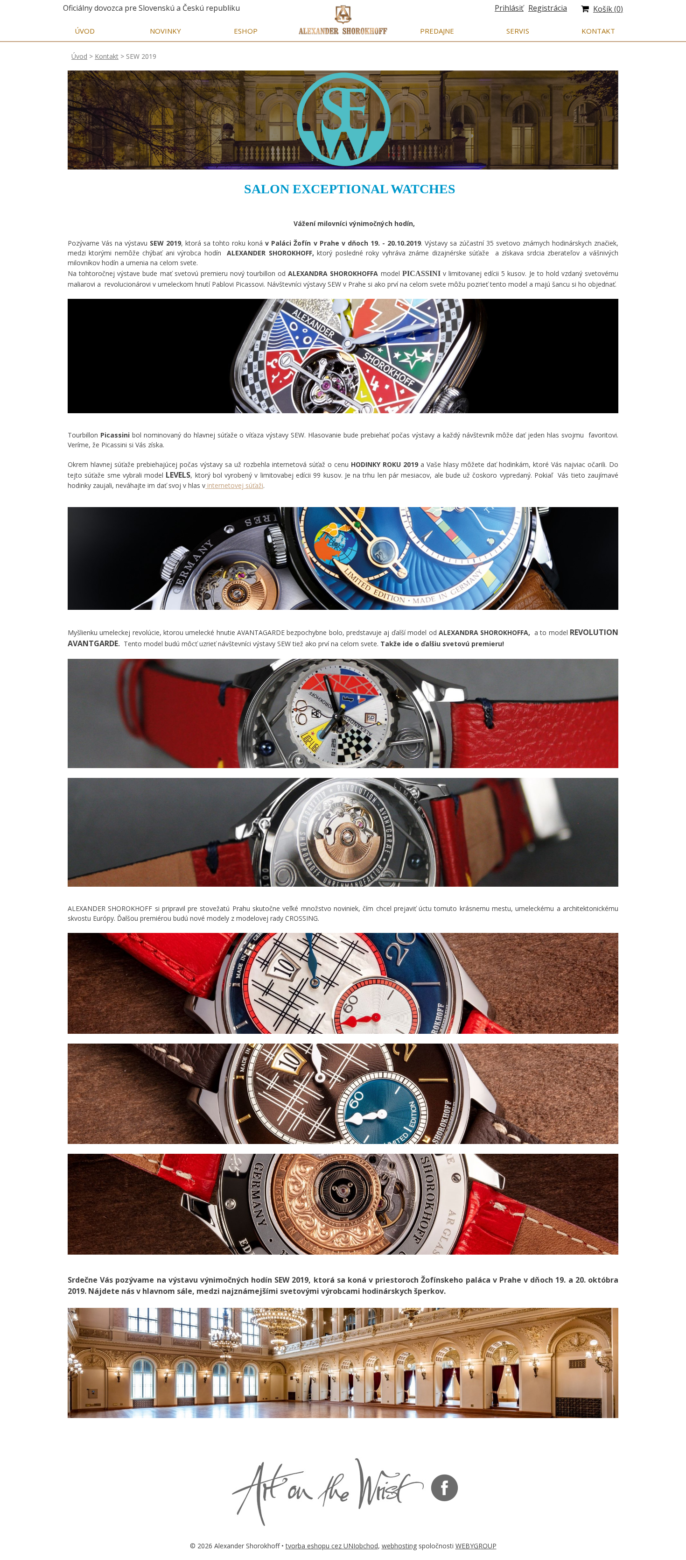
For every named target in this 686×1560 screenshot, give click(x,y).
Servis (517, 30)
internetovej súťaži (234, 485)
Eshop (246, 30)
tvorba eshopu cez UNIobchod (332, 1545)
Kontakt (598, 30)
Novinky (165, 30)
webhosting (399, 1545)
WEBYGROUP (476, 1545)
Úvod (85, 30)
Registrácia (547, 8)
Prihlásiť (509, 8)
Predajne (437, 30)
